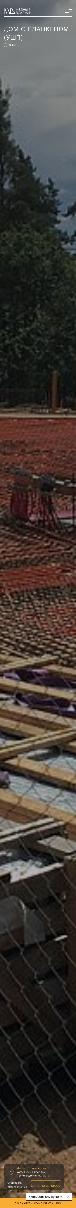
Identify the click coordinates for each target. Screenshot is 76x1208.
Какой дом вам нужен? (45, 1197)
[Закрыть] (68, 1196)
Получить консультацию (38, 1203)
